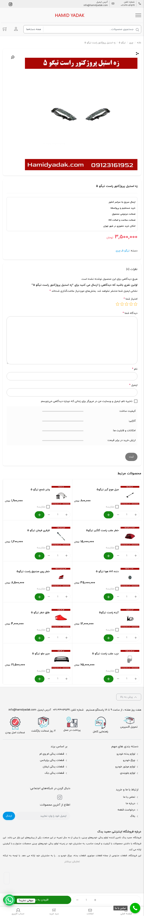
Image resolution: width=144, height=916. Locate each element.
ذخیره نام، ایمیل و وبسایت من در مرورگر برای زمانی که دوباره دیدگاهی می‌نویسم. (86, 401)
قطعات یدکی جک (54, 773)
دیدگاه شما (130, 313)
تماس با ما (129, 797)
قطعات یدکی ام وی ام (52, 754)
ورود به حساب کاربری (16, 28)
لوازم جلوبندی (127, 773)
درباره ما (130, 803)
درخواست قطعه (126, 810)
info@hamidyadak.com (96, 5)
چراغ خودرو (129, 760)
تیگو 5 (122, 42)
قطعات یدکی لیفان (53, 766)
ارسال (9, 816)
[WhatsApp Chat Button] (9, 900)
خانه (139, 42)
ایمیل (133, 385)
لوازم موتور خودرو (125, 766)
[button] (12, 57)
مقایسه (110, 507)
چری (131, 42)
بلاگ (132, 816)
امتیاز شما (130, 299)
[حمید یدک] (69, 15)
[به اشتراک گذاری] (137, 54)
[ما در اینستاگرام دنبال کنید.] (10, 4)
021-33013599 (128, 5)
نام (134, 369)
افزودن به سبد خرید (37, 900)
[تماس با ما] (135, 908)
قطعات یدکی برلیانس (52, 760)
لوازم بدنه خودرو (126, 754)
